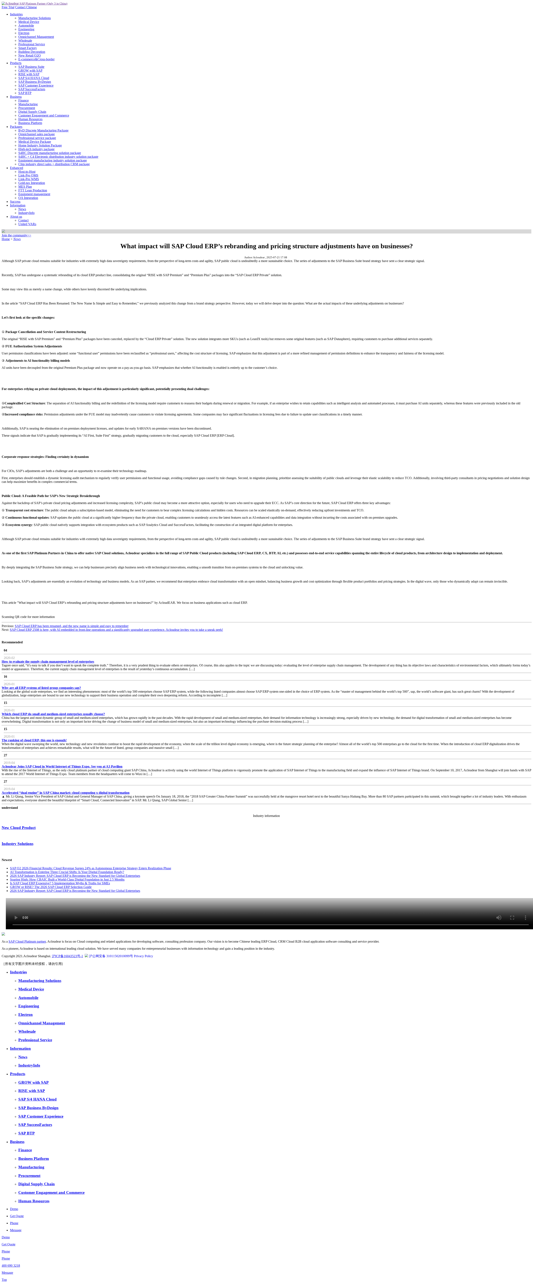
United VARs (27, 224)
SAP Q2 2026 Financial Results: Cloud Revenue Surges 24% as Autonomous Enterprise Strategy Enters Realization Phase (90, 868)
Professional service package (37, 138)
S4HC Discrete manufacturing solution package (49, 153)
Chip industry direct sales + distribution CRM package (54, 164)
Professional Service (31, 44)
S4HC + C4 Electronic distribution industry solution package (58, 156)
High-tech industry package (36, 149)
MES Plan (25, 186)
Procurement (26, 108)
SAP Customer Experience (36, 85)
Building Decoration (31, 51)
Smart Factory (27, 48)
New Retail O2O (29, 55)
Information (17, 205)
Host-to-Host (26, 171)
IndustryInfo (26, 213)
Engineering (26, 29)
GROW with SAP (30, 70)
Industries (16, 14)
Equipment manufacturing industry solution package (52, 160)
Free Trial (8, 7)
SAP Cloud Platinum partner (27, 941)
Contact (20, 7)
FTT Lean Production (32, 190)
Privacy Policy (143, 956)
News (22, 209)
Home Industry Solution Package (40, 145)
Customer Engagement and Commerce (43, 115)
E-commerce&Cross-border (36, 59)
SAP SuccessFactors (31, 89)
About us (16, 216)
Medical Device (28, 22)
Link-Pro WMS (28, 179)
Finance (23, 100)
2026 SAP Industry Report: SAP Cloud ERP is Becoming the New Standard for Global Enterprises (75, 875)
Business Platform (30, 123)
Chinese (31, 7)
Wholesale (25, 40)
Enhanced (16, 168)
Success (15, 201)
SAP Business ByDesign (34, 81)
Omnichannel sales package (36, 134)
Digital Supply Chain (32, 111)
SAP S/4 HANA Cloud (33, 78)
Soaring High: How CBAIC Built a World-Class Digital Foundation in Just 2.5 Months (67, 879)
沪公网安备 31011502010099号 (111, 956)
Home (6, 239)
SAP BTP (24, 93)
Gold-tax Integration (31, 183)
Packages (16, 126)
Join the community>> (16, 235)
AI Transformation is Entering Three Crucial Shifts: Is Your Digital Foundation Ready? (67, 872)
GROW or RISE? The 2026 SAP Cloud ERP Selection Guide (51, 887)
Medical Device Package (34, 141)
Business (16, 96)
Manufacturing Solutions (34, 18)
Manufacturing (28, 104)
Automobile (26, 25)
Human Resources (30, 119)
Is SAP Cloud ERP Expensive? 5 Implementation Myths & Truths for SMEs (60, 883)
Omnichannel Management (36, 37)
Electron (23, 33)
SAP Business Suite (31, 66)
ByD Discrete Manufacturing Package (43, 130)
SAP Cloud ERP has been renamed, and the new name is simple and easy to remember (71, 626)
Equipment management (34, 194)
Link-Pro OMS (28, 175)
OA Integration (28, 198)
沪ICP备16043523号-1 (67, 956)
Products (15, 63)
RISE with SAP (28, 74)
